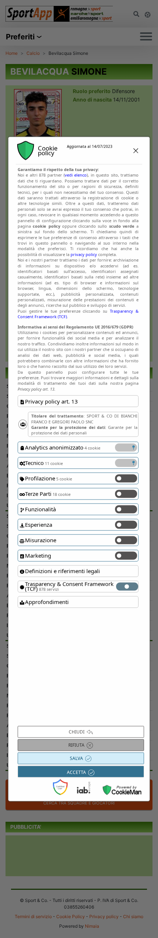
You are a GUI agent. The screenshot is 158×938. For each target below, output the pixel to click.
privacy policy (84, 254)
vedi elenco (76, 175)
